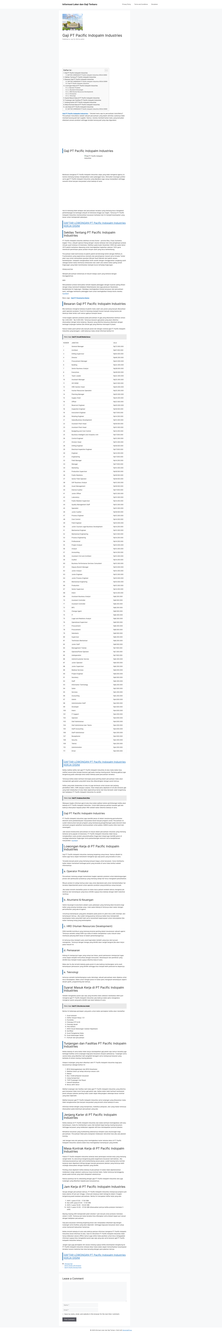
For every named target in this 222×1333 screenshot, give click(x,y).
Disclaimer (154, 4)
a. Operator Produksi (74, 88)
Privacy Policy (126, 4)
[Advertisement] (94, 55)
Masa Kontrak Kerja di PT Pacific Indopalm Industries (82, 104)
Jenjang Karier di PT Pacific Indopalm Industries (80, 102)
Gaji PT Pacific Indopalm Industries (76, 73)
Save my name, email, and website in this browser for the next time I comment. (92, 1314)
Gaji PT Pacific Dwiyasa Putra (72, 1267)
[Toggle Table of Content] (105, 70)
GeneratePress (127, 1330)
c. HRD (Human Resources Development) (80, 92)
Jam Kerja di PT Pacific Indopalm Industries (79, 107)
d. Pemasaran (72, 94)
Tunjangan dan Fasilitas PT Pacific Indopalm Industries (83, 100)
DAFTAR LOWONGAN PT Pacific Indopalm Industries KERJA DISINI (87, 75)
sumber (65, 293)
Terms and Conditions (141, 4)
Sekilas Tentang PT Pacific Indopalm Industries (80, 77)
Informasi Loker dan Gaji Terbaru (79, 4)
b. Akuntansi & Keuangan (75, 90)
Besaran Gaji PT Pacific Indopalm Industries (79, 79)
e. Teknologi (72, 96)
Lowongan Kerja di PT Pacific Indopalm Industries (81, 86)
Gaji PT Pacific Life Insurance (72, 1265)
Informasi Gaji (68, 1263)
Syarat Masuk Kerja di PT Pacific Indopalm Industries (82, 98)
